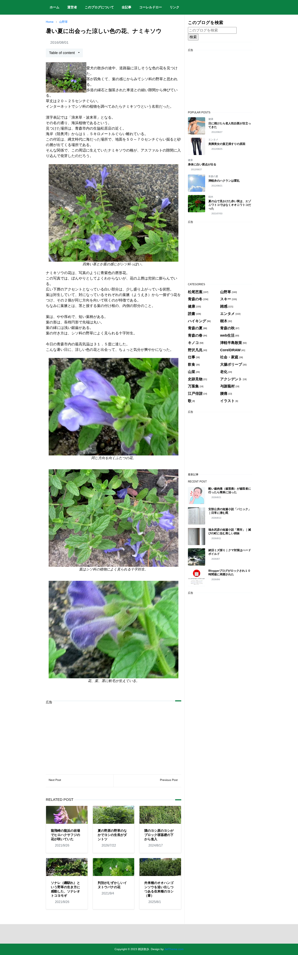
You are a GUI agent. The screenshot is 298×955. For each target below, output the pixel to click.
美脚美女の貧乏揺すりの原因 (226, 143)
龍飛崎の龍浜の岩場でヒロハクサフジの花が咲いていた (65, 835)
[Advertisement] (113, 736)
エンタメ (213, 139)
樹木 (210, 196)
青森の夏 (213, 176)
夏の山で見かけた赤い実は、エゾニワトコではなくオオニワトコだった (229, 204)
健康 (210, 119)
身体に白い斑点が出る (202, 164)
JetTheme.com (174, 949)
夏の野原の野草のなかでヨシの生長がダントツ (112, 835)
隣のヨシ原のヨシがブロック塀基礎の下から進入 (159, 835)
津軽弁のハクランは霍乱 (224, 180)
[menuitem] (54, 7)
